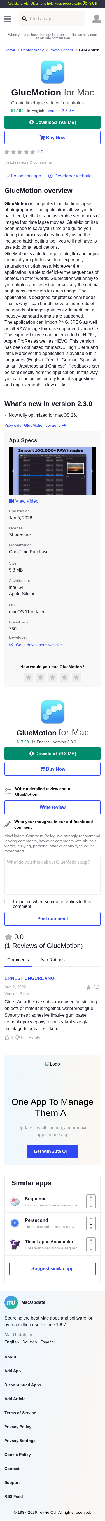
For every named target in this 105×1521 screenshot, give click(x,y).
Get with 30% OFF (52, 1151)
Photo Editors (61, 49)
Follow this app (26, 176)
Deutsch (29, 1342)
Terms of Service (20, 1412)
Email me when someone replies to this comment (52, 904)
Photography (32, 49)
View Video (26, 501)
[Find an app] (24, 18)
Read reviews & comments (28, 162)
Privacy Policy (17, 1426)
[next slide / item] (92, 471)
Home (9, 49)
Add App (12, 1370)
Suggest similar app (52, 1269)
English (11, 1342)
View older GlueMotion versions (32, 425)
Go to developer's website (39, 644)
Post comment (52, 919)
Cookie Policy (17, 1454)
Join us (90, 3)
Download (55, 122)
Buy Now (55, 138)
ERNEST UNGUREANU (29, 978)
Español (47, 1342)
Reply (34, 1037)
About (10, 1356)
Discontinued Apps (22, 1384)
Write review (53, 807)
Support (12, 1482)
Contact (12, 1468)
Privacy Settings (20, 1440)
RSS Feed (13, 1496)
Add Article (14, 1398)
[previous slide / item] (13, 471)
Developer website (73, 176)
